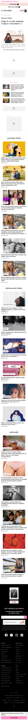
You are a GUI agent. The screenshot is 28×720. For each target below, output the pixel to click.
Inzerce (17, 667)
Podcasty (5, 328)
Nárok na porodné (4, 649)
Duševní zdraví (6, 396)
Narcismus (18, 647)
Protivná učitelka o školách (6, 670)
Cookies (11, 692)
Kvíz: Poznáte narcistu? (5, 680)
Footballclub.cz (6, 702)
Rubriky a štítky (19, 680)
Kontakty (17, 672)
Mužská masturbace (5, 674)
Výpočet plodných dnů (5, 645)
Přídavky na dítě (4, 651)
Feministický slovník (20, 682)
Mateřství (5, 154)
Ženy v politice (18, 662)
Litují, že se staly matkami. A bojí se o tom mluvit (12, 22)
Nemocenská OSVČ (5, 656)
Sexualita (17, 653)
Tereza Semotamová (5, 258)
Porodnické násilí (7, 448)
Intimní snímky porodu (5, 672)
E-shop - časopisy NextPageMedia (18, 702)
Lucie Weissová (4, 577)
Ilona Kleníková (4, 211)
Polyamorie (18, 658)
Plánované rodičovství (8, 304)
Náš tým (17, 670)
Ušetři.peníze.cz (16, 700)
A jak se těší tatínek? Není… (6, 667)
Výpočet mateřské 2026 (5, 660)
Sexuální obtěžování (19, 645)
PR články (17, 678)
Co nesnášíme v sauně (5, 676)
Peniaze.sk (23, 700)
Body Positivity (6, 474)
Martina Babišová (4, 235)
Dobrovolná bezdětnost (9, 373)
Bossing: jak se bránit (5, 686)
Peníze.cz (10, 700)
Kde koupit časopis (19, 676)
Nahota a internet (7, 522)
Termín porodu (4, 658)
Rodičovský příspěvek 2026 (6, 662)
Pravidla (16, 692)
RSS (22, 695)
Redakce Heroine (4, 162)
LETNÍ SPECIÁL (13, 4)
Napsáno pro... (6, 570)
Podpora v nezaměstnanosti (6, 647)
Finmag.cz (5, 700)
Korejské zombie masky (5, 678)
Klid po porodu (6, 419)
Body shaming (18, 656)
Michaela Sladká (4, 312)
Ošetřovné (3, 653)
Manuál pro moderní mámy (21, 674)
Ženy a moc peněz (13, 7)
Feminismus (18, 651)
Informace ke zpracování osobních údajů (12, 695)
